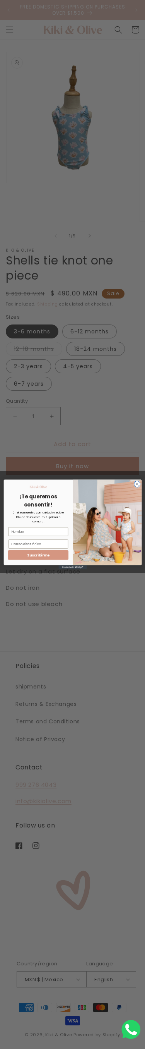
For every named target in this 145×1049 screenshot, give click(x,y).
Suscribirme (38, 555)
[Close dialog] (137, 484)
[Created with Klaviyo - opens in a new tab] (72, 567)
